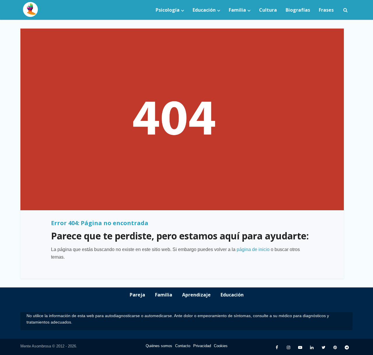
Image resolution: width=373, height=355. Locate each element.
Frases (326, 10)
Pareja (137, 295)
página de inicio (253, 249)
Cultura (268, 10)
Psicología (168, 10)
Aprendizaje (196, 295)
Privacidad (202, 346)
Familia (237, 10)
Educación (204, 10)
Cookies (221, 346)
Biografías (298, 10)
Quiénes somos (159, 346)
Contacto (182, 346)
